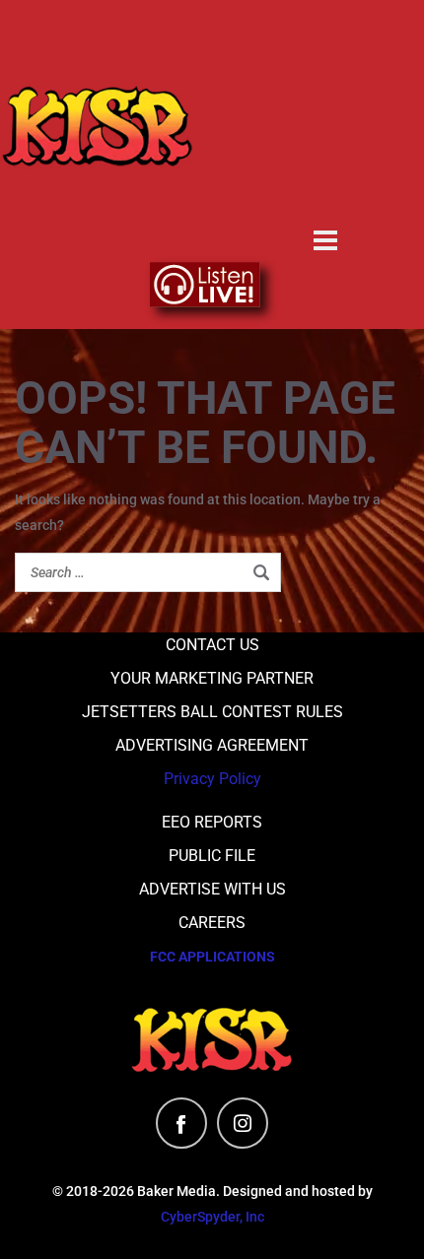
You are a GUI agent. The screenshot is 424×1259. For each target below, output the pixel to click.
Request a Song (325, 28)
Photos (326, 200)
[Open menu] (325, 240)
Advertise (326, 86)
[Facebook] (181, 1123)
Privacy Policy (212, 778)
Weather (325, 143)
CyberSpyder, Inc (212, 1217)
